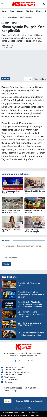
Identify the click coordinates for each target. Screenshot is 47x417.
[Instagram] (23, 360)
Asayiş (4, 11)
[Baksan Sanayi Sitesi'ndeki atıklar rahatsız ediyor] (12, 203)
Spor (12, 11)
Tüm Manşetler (9, 377)
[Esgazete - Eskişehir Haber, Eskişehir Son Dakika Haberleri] (23, 4)
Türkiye (39, 11)
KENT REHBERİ (30, 388)
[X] (19, 360)
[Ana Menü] (2, 4)
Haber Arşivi (8, 382)
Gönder (6, 264)
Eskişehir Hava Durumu (13, 370)
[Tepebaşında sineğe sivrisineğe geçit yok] (34, 222)
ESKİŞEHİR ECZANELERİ (13, 388)
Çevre (14, 23)
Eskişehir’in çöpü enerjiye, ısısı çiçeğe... (33, 211)
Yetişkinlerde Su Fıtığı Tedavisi (16, 17)
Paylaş (6, 79)
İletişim (6, 391)
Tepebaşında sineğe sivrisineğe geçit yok (31, 231)
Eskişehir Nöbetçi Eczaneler (14, 367)
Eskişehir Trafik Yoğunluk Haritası (16, 372)
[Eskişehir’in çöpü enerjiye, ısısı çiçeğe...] (34, 203)
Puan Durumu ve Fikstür (13, 375)
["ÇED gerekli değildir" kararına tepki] (34, 183)
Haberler (5, 23)
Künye (15, 391)
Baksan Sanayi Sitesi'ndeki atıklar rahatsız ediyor (11, 211)
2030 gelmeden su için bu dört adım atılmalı (11, 192)
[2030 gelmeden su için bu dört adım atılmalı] (12, 183)
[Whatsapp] (31, 360)
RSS (8, 401)
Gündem (29, 11)
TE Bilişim (29, 408)
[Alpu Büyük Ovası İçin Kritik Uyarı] (12, 222)
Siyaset (20, 11)
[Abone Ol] (39, 79)
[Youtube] (27, 360)
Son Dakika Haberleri (12, 380)
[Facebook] (15, 360)
